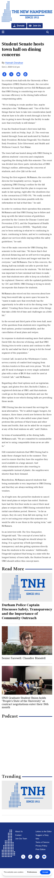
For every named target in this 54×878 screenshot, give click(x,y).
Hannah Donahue (14, 62)
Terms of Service (42, 842)
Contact (18, 835)
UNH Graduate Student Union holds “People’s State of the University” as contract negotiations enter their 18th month (25, 702)
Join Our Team (21, 839)
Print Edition (40, 849)
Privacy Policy (41, 846)
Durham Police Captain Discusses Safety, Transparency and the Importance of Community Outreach (27, 611)
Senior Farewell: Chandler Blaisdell (24, 658)
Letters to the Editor (44, 831)
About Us (19, 831)
